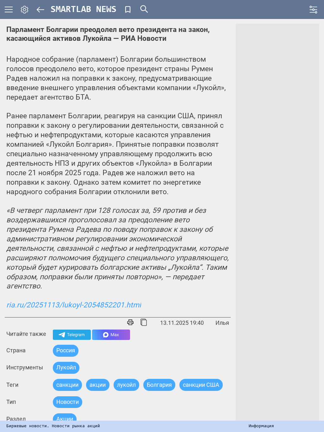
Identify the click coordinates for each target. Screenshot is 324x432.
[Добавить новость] (127, 9)
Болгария (159, 384)
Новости (67, 401)
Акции (64, 419)
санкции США (201, 384)
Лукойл (66, 367)
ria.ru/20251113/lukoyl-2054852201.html (73, 305)
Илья (222, 322)
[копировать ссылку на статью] (143, 323)
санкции (67, 384)
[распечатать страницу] (130, 323)
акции (98, 384)
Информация (261, 426)
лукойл (126, 384)
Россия (65, 350)
